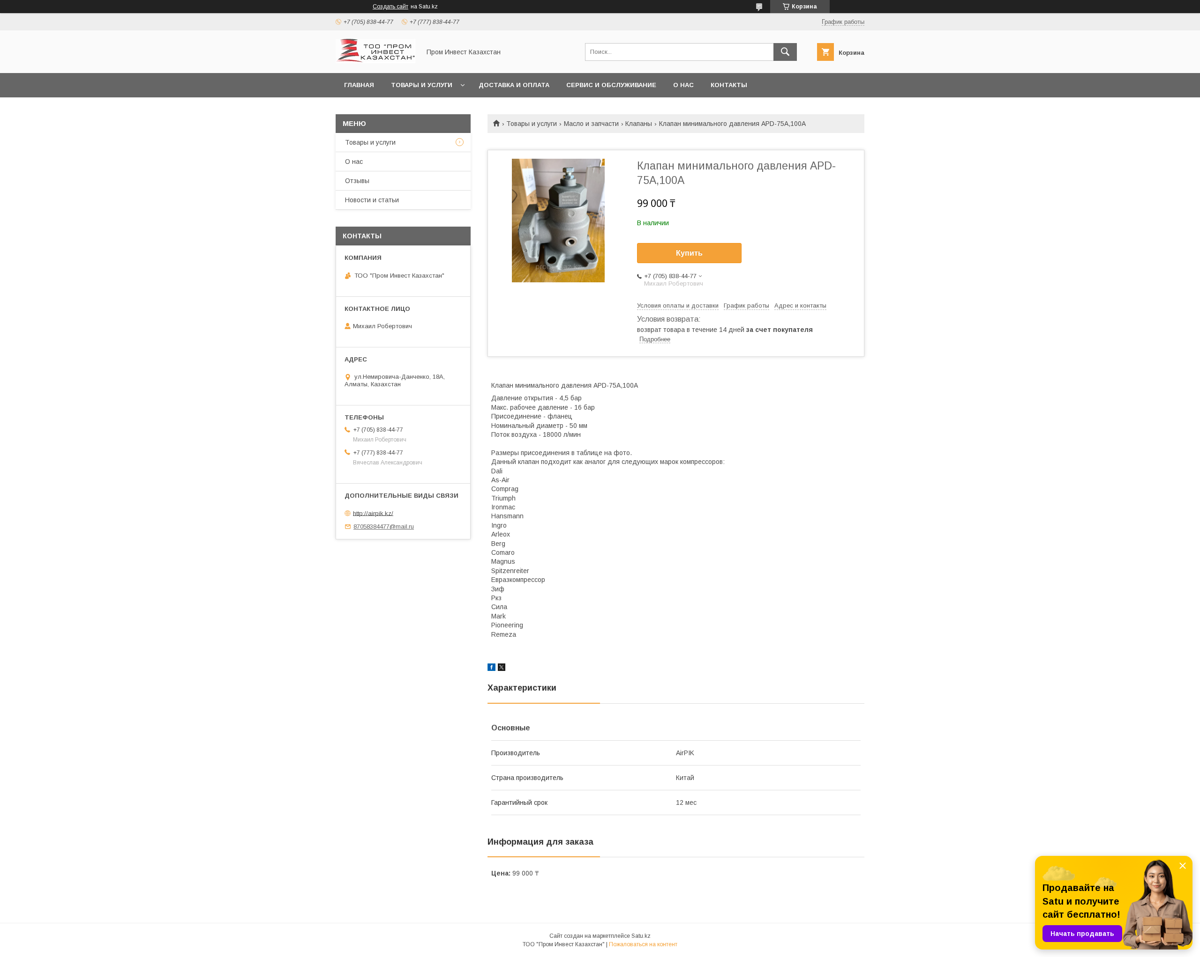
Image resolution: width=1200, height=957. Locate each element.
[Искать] (785, 52)
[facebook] (491, 668)
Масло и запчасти (591, 123)
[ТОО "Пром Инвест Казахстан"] (375, 61)
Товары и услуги (421, 84)
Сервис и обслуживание (611, 84)
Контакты (729, 84)
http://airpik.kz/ (373, 512)
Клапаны (638, 123)
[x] (501, 668)
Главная (359, 84)
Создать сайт (390, 6)
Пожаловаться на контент (643, 944)
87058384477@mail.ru (383, 526)
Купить (689, 253)
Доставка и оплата (514, 84)
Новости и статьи (372, 200)
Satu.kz (641, 936)
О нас (683, 84)
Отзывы (357, 180)
